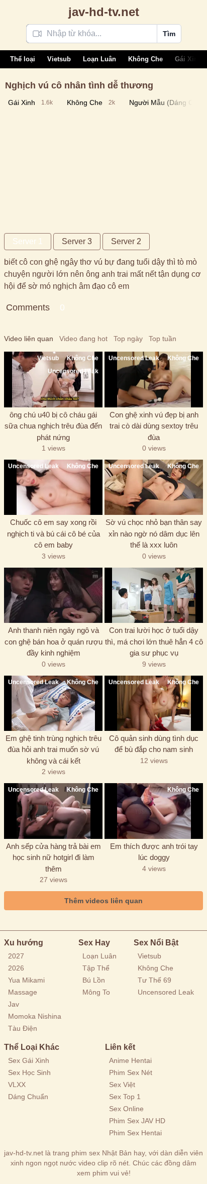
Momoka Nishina (34, 1016)
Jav (13, 1004)
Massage (22, 992)
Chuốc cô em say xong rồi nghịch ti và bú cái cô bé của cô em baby (53, 533)
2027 (16, 956)
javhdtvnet (103, 12)
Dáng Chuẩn (28, 1097)
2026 (16, 968)
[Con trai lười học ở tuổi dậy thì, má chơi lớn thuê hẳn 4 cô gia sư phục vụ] (154, 595)
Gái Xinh (188, 59)
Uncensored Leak (166, 992)
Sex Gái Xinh (28, 1060)
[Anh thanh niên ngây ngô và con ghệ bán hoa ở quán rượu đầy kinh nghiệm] (53, 595)
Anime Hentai (130, 1060)
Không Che (145, 59)
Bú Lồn (93, 980)
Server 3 (77, 241)
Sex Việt (122, 1085)
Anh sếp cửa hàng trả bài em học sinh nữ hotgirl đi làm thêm (53, 857)
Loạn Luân (99, 59)
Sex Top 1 (125, 1097)
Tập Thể (96, 968)
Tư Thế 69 (154, 980)
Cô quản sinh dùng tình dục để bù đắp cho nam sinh (153, 744)
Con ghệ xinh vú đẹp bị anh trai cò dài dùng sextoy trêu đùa (154, 426)
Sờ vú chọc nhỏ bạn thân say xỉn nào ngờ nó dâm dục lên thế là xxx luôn (154, 533)
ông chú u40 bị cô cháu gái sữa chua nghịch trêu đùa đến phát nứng (53, 426)
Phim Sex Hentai (135, 1133)
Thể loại (22, 59)
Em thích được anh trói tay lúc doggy (154, 852)
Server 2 (126, 241)
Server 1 (28, 241)
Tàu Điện (22, 1028)
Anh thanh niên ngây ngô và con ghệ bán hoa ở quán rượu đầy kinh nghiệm (53, 641)
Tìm (169, 34)
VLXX (17, 1085)
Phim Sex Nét (130, 1072)
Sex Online (126, 1109)
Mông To (96, 992)
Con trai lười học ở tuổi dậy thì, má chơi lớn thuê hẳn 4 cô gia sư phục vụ (154, 641)
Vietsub (59, 59)
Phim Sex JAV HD (137, 1121)
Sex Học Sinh (29, 1072)
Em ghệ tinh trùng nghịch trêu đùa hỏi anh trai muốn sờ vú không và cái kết (53, 749)
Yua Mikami (26, 980)
